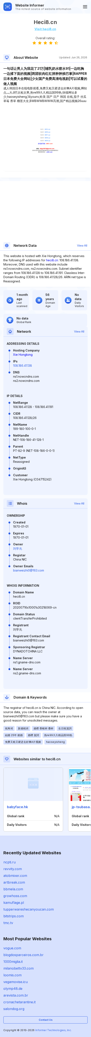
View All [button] (82, 245)
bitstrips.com (13, 916)
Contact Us (45, 1019)
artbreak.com (14, 882)
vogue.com (12, 948)
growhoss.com (15, 896)
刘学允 (17, 548)
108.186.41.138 (22, 365)
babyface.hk (17, 807)
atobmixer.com (15, 875)
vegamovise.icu (15, 982)
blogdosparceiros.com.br (23, 955)
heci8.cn (52, 260)
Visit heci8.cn (45, 29)
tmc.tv (8, 923)
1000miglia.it (13, 961)
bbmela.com (13, 889)
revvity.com (12, 869)
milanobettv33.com (18, 968)
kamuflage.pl (13, 902)
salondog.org (13, 1009)
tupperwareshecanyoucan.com (28, 909)
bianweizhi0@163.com (28, 570)
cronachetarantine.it (19, 1002)
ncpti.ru (9, 862)
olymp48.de (12, 988)
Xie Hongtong (23, 354)
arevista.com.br (15, 995)
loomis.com (12, 975)
